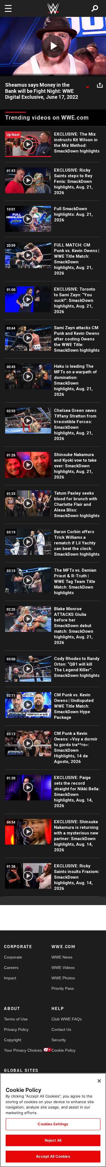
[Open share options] (100, 85)
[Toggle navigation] (8, 8)
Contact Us (61, 1029)
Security (58, 1040)
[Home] (53, 8)
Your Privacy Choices (16, 1050)
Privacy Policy (16, 1029)
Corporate (13, 957)
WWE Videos (63, 967)
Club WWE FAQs (63, 1019)
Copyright (12, 1040)
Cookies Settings (53, 1124)
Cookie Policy (63, 1050)
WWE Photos (63, 978)
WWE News (61, 957)
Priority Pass (62, 988)
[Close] (99, 1081)
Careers (11, 967)
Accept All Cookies (53, 1156)
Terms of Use (16, 1019)
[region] (53, 1120)
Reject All (53, 1140)
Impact (10, 978)
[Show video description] (87, 85)
